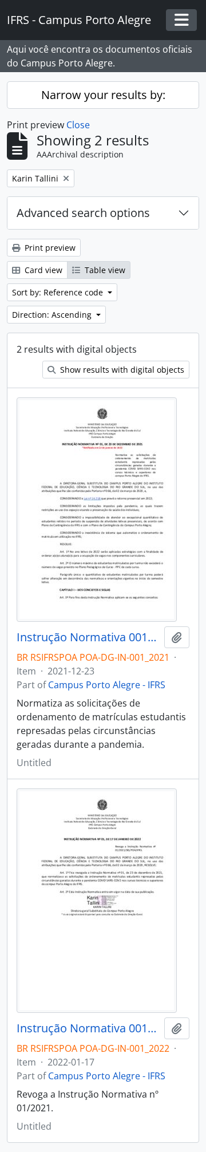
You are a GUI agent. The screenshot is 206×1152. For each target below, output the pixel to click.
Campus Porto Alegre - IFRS (106, 684)
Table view (103, 270)
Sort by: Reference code (58, 292)
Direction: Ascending (53, 314)
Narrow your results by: (103, 94)
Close (78, 125)
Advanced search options (83, 212)
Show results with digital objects (121, 369)
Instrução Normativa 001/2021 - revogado (88, 637)
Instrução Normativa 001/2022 (88, 1028)
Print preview (49, 247)
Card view (42, 270)
